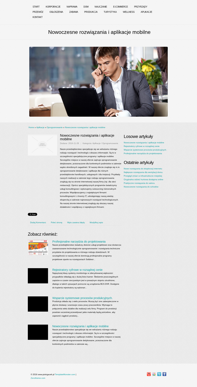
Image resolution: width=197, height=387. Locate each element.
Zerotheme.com (38, 378)
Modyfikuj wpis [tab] (96, 222)
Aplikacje (40, 127)
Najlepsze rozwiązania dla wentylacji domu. (143, 172)
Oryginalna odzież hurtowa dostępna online (143, 179)
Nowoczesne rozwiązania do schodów (141, 187)
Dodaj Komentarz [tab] (38, 222)
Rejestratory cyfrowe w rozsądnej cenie (77, 269)
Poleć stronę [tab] (56, 222)
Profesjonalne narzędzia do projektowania (79, 241)
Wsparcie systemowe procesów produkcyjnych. (82, 298)
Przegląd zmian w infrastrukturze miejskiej (143, 176)
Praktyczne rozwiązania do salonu (139, 183)
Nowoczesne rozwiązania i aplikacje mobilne (85, 127)
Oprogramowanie (55, 127)
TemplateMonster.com (65, 374)
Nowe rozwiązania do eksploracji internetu (143, 168)
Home (31, 127)
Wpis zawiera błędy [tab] (76, 222)
